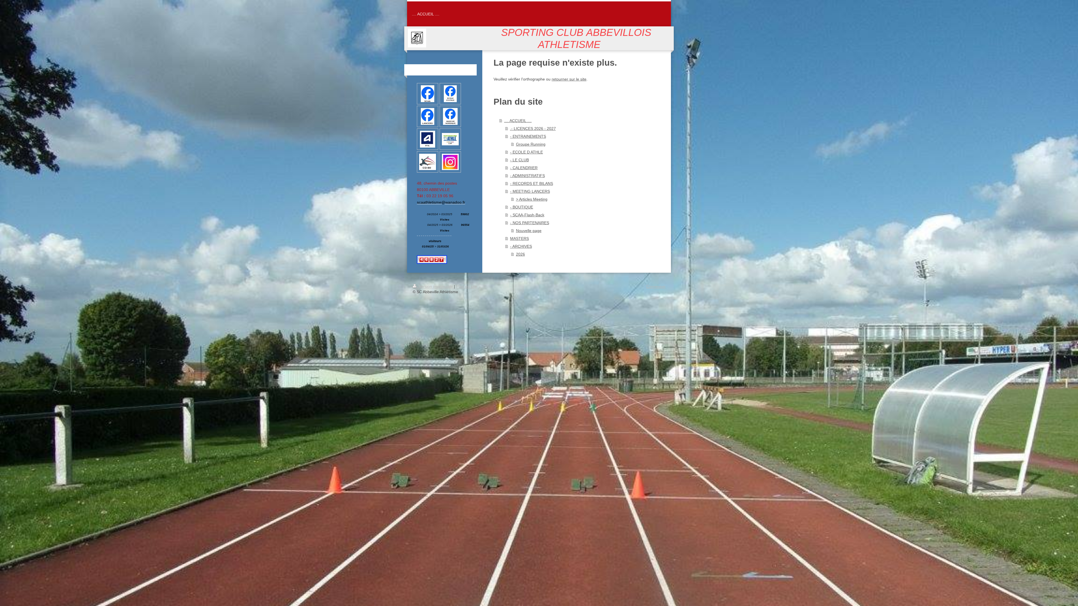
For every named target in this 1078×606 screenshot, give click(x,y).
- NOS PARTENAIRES (529, 223)
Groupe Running (530, 144)
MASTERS (519, 238)
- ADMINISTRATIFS (527, 175)
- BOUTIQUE (521, 207)
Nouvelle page (529, 230)
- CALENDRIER (524, 168)
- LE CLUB (519, 160)
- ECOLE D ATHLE (526, 152)
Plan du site (466, 286)
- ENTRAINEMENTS (528, 136)
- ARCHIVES (521, 246)
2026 (520, 254)
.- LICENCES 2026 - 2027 (533, 128)
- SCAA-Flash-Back (527, 215)
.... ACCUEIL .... (518, 120)
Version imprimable (436, 286)
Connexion (655, 286)
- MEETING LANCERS (530, 191)
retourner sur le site (569, 79)
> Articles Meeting (531, 199)
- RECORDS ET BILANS (531, 183)
